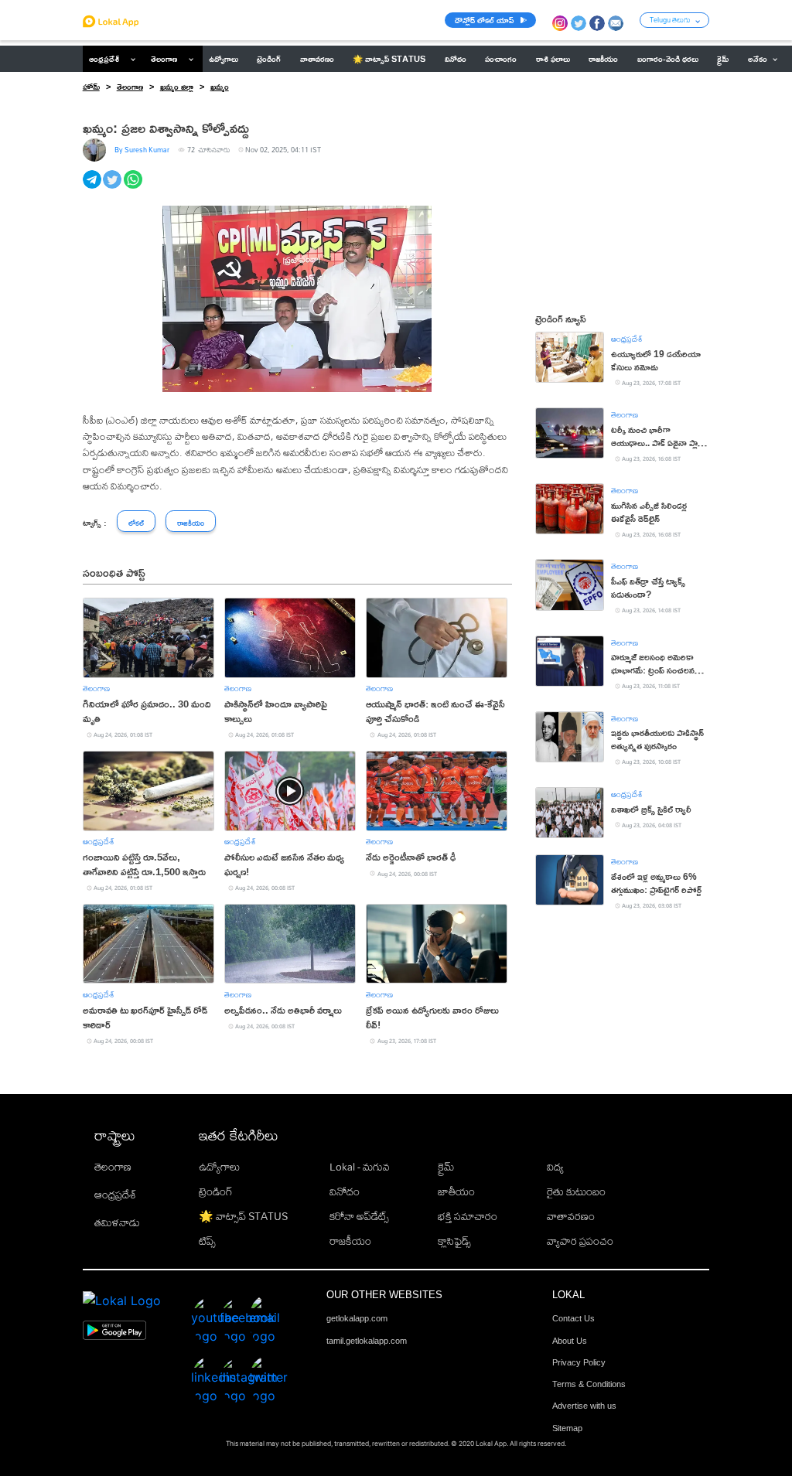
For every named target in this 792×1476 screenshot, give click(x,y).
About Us (569, 1340)
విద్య (555, 1167)
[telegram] (93, 188)
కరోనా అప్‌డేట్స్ (359, 1216)
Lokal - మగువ (359, 1167)
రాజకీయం (350, 1241)
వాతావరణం (571, 1216)
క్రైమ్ (446, 1167)
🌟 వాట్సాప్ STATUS (243, 1216)
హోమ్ (91, 86)
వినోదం (344, 1191)
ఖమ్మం (219, 86)
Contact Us (573, 1318)
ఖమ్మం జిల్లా (176, 86)
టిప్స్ (207, 1241)
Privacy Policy (579, 1362)
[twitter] (113, 188)
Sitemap (567, 1428)
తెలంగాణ (164, 58)
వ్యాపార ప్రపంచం (580, 1241)
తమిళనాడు (117, 1222)
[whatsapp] (134, 188)
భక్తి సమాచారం (467, 1216)
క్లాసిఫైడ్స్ (454, 1241)
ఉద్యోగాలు (219, 1167)
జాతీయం (456, 1191)
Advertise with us (584, 1405)
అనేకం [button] (757, 58)
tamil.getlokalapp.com (366, 1340)
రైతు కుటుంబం (576, 1191)
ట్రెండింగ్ (216, 1191)
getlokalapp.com (356, 1318)
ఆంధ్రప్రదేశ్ (104, 58)
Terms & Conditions (589, 1384)
